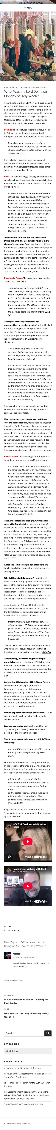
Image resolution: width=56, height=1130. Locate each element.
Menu (29, 8)
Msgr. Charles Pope (35, 88)
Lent (10, 927)
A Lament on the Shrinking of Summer (22, 1068)
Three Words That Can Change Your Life (23, 1104)
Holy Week (13, 931)
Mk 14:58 (46, 652)
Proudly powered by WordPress (17, 1123)
